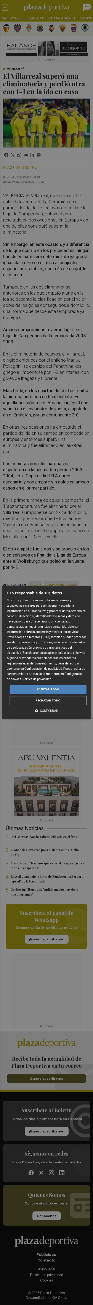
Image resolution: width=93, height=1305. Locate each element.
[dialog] (46, 652)
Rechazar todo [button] (47, 701)
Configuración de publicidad (43, 668)
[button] (46, 710)
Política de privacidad (36, 679)
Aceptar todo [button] (48, 689)
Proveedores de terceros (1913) (28, 637)
